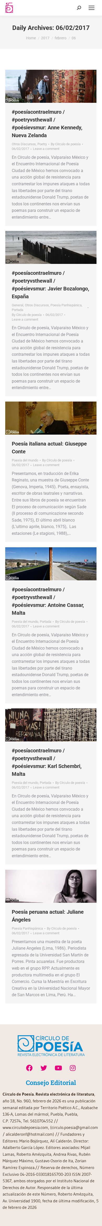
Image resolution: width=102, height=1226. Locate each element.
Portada (17, 310)
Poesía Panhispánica (66, 305)
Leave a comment (46, 149)
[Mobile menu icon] (91, 8)
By (66, 144)
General (17, 305)
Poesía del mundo (25, 460)
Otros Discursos (24, 144)
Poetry (42, 144)
